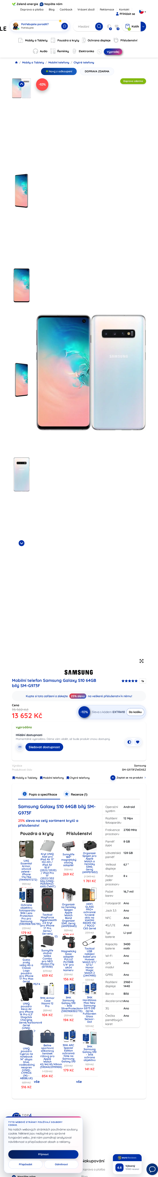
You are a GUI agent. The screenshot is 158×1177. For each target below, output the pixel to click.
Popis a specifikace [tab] (42, 794)
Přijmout (43, 1154)
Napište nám (53, 4)
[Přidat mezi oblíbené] (137, 742)
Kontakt (124, 9)
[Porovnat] (129, 742)
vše (37, 1081)
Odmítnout (61, 1164)
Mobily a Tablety (33, 62)
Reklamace (107, 9)
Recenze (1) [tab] (78, 794)
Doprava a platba (32, 9)
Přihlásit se (127, 14)
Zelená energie (27, 4)
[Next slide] (21, 543)
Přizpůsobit (25, 1164)
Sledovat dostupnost (44, 747)
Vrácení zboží (86, 9)
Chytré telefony (84, 62)
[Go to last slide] (21, 84)
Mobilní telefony (58, 62)
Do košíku (135, 712)
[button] (21, 124)
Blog (52, 9)
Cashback (66, 9)
